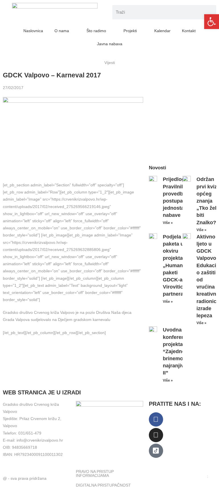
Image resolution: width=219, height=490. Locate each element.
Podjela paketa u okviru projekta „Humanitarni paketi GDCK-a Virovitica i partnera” (179, 265)
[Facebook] (156, 419)
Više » (168, 223)
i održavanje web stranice (184, 476)
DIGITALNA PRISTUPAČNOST (103, 485)
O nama (61, 30)
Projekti (130, 30)
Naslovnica (33, 30)
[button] (211, 21)
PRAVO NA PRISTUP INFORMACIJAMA (95, 473)
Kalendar (162, 30)
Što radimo (96, 30)
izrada (154, 476)
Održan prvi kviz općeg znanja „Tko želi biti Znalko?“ (207, 200)
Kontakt (189, 30)
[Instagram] (156, 435)
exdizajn (156, 480)
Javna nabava (109, 44)
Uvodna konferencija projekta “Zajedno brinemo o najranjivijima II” (179, 351)
